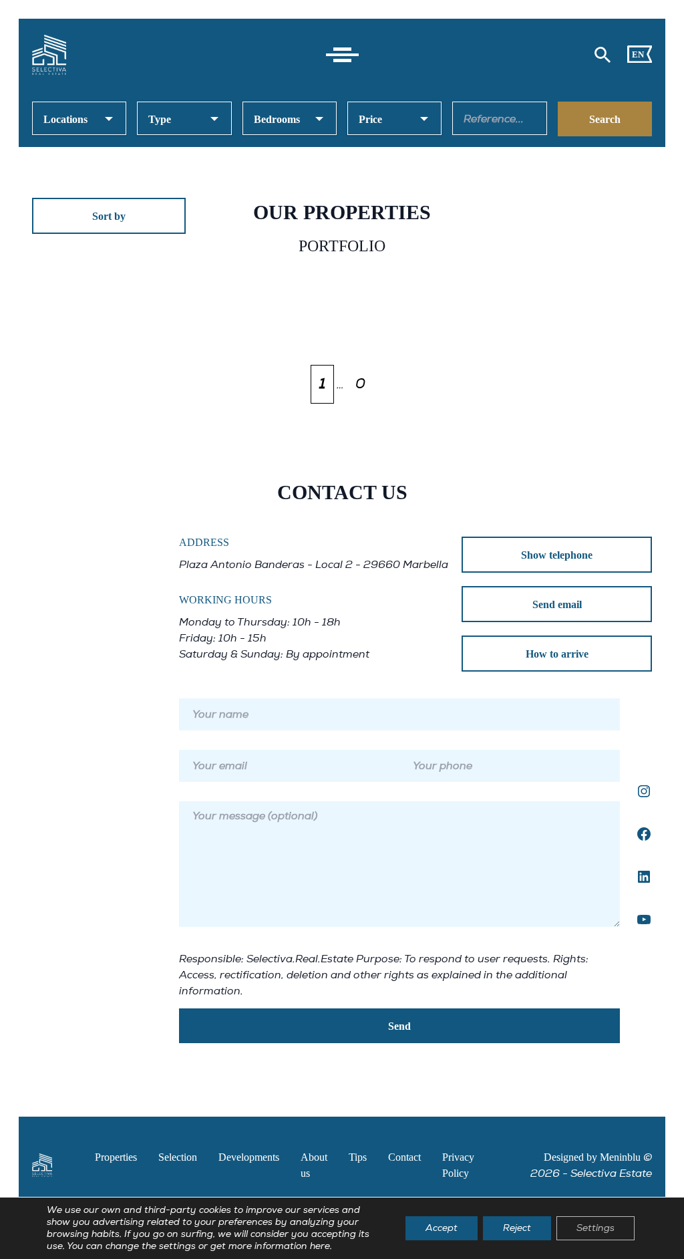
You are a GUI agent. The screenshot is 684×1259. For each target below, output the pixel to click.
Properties (116, 1157)
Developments (248, 1157)
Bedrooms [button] (277, 119)
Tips (358, 1157)
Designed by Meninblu (592, 1157)
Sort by (109, 216)
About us (314, 1165)
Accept (441, 1228)
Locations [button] (65, 119)
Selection (177, 1157)
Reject (517, 1228)
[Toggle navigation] (342, 54)
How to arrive (557, 654)
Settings (595, 1228)
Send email (557, 604)
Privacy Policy (458, 1165)
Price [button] (370, 119)
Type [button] (159, 119)
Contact (404, 1157)
